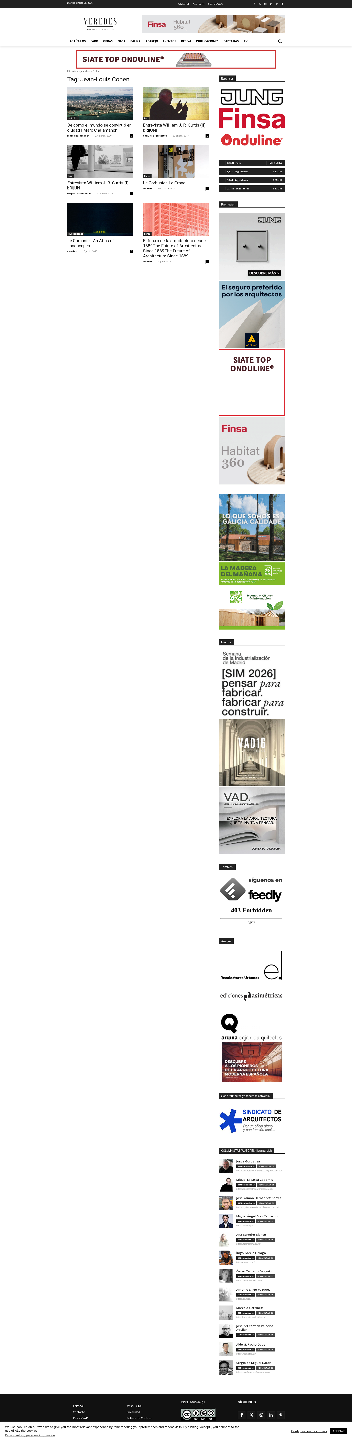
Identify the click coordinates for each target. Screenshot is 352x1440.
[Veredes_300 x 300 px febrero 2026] (252, 527)
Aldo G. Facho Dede (250, 1344)
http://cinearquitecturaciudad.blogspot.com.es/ (259, 1170)
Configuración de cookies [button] (309, 1431)
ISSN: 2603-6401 (193, 1402)
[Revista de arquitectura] (99, 24)
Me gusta (276, 162)
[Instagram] (265, 4)
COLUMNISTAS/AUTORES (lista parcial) (246, 1150)
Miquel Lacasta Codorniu (254, 1180)
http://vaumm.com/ (245, 1262)
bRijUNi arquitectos (155, 135)
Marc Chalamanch (78, 135)
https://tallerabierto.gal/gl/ (248, 1244)
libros (147, 176)
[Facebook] (254, 4)
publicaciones (75, 233)
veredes (147, 188)
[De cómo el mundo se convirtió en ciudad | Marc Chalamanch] (100, 103)
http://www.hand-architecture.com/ (253, 1372)
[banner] (252, 820)
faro (146, 118)
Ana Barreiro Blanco (251, 1235)
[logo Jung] (252, 97)
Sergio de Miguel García (254, 1363)
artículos (73, 118)
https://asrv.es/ (243, 1299)
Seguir (277, 171)
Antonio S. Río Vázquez (253, 1289)
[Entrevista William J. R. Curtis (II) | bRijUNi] (176, 103)
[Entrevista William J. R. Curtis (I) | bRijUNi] (100, 161)
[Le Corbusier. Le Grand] (176, 161)
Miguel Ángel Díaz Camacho (257, 1216)
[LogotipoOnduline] (252, 140)
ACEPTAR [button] (338, 1431)
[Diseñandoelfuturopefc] (252, 596)
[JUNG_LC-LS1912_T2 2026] (252, 246)
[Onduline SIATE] (252, 382)
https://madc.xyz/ (244, 1225)
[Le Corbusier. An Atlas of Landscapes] (100, 219)
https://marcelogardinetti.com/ (250, 1317)
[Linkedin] (271, 4)
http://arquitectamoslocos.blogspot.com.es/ (257, 1207)
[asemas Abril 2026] (252, 314)
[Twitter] (259, 4)
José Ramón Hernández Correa (259, 1198)
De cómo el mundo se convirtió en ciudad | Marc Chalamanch (99, 128)
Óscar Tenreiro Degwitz (254, 1271)
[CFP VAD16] (252, 752)
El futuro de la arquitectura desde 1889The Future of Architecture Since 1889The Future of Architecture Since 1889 (174, 248)
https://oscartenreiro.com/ (249, 1280)
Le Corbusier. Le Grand (164, 182)
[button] (280, 41)
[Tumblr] (282, 4)
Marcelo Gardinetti (250, 1308)
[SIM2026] (252, 684)
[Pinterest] (276, 4)
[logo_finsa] (252, 118)
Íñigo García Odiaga (251, 1253)
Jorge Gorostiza (248, 1161)
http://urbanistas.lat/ (246, 1354)
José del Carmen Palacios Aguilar (254, 1328)
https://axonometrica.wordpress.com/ (254, 1189)
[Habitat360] (252, 450)
